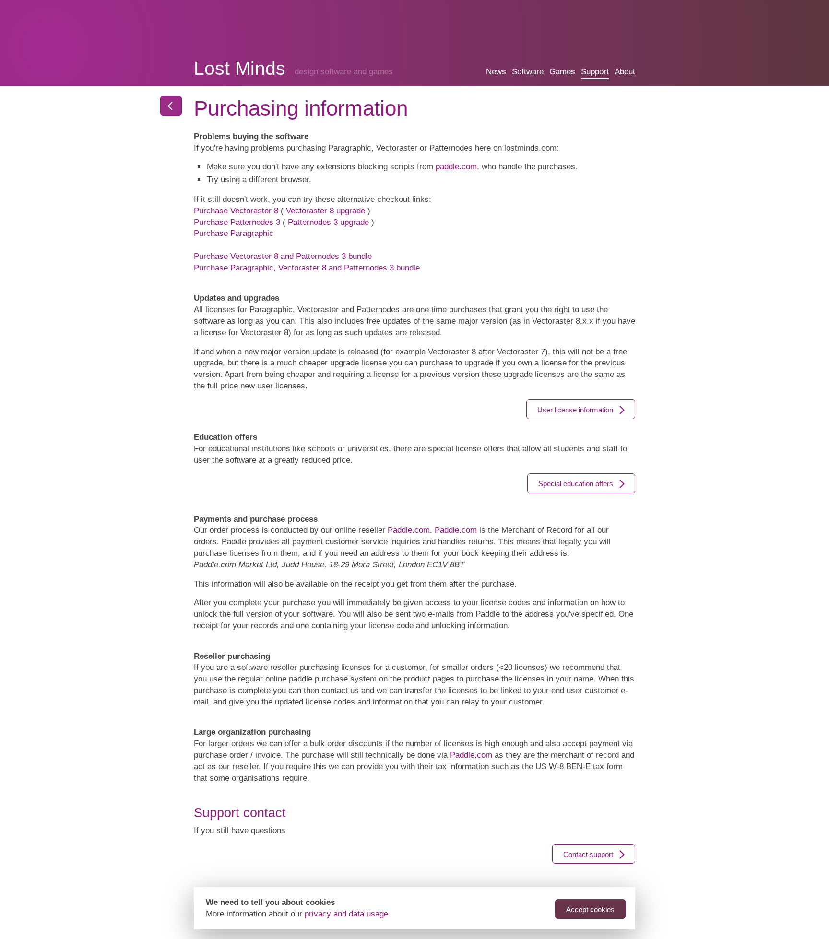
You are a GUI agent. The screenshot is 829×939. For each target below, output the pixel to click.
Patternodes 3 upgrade (328, 222)
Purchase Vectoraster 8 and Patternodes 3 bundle (283, 256)
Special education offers (575, 484)
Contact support (588, 854)
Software (528, 71)
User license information (575, 410)
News (496, 71)
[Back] (171, 106)
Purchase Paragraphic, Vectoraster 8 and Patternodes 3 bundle (307, 267)
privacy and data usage (346, 913)
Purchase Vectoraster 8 (236, 210)
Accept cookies (590, 909)
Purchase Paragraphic (233, 233)
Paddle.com (409, 530)
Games (562, 71)
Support (595, 71)
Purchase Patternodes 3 (237, 222)
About (625, 71)
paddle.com (456, 166)
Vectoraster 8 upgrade (325, 210)
